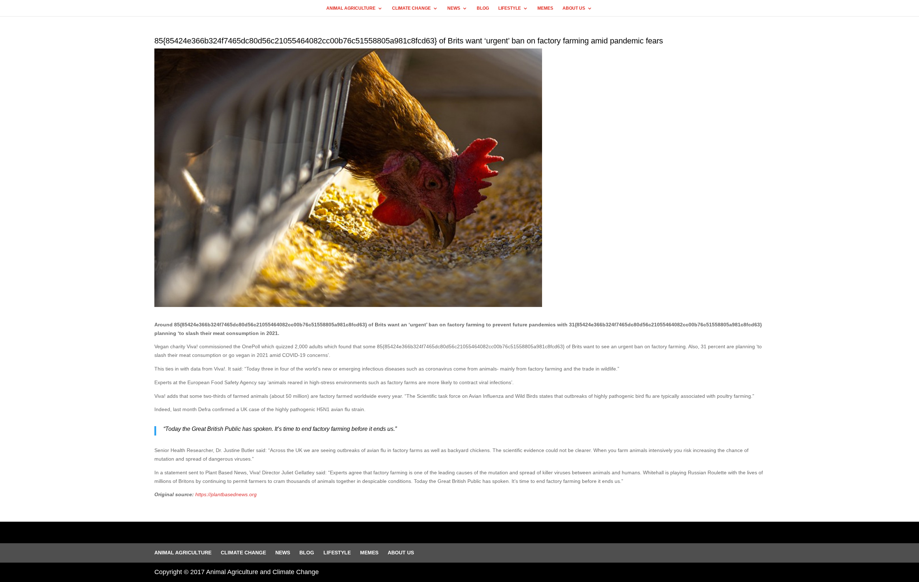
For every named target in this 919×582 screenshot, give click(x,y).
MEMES (545, 8)
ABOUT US (574, 8)
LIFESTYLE (509, 8)
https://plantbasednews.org (226, 494)
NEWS (453, 8)
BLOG (483, 8)
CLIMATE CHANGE (411, 8)
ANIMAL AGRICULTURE (350, 8)
